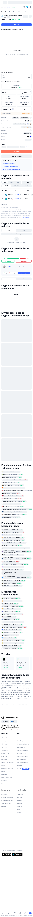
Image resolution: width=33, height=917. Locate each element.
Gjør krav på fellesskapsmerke (12, 169)
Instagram (19, 874)
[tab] (4, 182)
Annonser (4, 812)
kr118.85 (17, 644)
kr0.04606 (13, 693)
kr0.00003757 (13, 703)
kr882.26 (12, 682)
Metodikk (19, 836)
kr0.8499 (13, 695)
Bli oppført (4, 865)
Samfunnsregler (21, 830)
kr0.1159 (15, 613)
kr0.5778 (12, 654)
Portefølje (4, 845)
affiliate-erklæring (26, 217)
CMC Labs (4, 815)
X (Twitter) (20, 865)
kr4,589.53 (17, 622)
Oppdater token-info (9, 163)
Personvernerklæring (23, 815)
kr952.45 (17, 629)
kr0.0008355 (13, 657)
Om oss (19, 809)
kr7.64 (10, 708)
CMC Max (4, 818)
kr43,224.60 (13, 714)
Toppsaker (4, 821)
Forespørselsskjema (7, 868)
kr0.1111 (13, 640)
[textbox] (18, 268)
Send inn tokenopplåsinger (11, 166)
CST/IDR (17, 194)
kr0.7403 (12, 716)
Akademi (4, 809)
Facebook (19, 877)
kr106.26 (12, 606)
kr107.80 (12, 701)
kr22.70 (15, 698)
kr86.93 (14, 603)
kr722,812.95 (13, 672)
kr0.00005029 (14, 608)
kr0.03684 (13, 616)
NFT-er (3, 842)
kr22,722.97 (13, 600)
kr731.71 (13, 685)
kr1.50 (11, 706)
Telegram (19, 871)
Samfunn (19, 868)
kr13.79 (11, 674)
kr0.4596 (12, 669)
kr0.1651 (13, 626)
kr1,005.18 (17, 648)
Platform (22, 147)
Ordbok (3, 877)
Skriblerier (4, 852)
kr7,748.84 (12, 680)
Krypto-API (4, 827)
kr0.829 (10, 687)
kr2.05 (11, 690)
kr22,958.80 (13, 677)
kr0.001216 (14, 651)
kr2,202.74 (13, 719)
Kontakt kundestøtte (7, 871)
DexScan (4, 830)
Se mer (30, 255)
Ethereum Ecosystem (12, 147)
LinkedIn (19, 883)
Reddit (18, 880)
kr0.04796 (16, 619)
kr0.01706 (11, 632)
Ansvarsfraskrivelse (22, 833)
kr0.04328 (13, 638)
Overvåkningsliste (6, 848)
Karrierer (19, 839)
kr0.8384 (16, 635)
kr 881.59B (7, 7)
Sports (3, 147)
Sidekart (3, 855)
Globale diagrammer (7, 839)
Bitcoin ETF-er (5, 824)
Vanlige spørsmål (6, 874)
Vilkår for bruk (21, 812)
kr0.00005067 (14, 711)
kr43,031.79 (14, 611)
